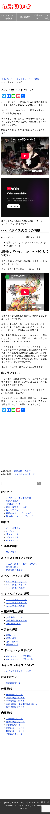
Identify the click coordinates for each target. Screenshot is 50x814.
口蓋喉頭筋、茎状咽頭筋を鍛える (21, 704)
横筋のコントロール (15, 731)
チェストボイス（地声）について (21, 564)
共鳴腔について (13, 504)
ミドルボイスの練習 (15, 606)
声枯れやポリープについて (18, 513)
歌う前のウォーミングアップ (19, 516)
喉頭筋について (13, 683)
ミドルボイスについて (16, 599)
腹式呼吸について (14, 617)
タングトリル (12, 537)
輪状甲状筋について (15, 722)
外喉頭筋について (14, 694)
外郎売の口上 (12, 644)
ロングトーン (12, 540)
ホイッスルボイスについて (18, 671)
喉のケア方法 (12, 510)
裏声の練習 (11, 552)
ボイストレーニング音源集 (18, 656)
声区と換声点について (16, 507)
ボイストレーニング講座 (8, 17)
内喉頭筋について (14, 719)
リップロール (12, 534)
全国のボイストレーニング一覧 (41, 17)
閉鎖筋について (13, 725)
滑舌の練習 (11, 638)
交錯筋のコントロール (16, 734)
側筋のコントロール (15, 728)
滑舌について (12, 635)
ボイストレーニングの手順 (18, 498)
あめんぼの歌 (12, 641)
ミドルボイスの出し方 (16, 603)
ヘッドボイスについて (16, 582)
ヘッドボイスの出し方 (24, 474)
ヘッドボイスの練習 (15, 588)
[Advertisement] (25, 49)
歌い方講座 (25, 17)
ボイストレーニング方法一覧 (19, 659)
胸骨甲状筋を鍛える (15, 698)
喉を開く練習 (12, 567)
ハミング (10, 531)
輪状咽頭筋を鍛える (15, 707)
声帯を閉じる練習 (22, 471)
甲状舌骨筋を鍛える (15, 701)
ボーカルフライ (13, 528)
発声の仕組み (12, 501)
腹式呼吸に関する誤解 (16, 620)
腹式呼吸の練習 (13, 623)
